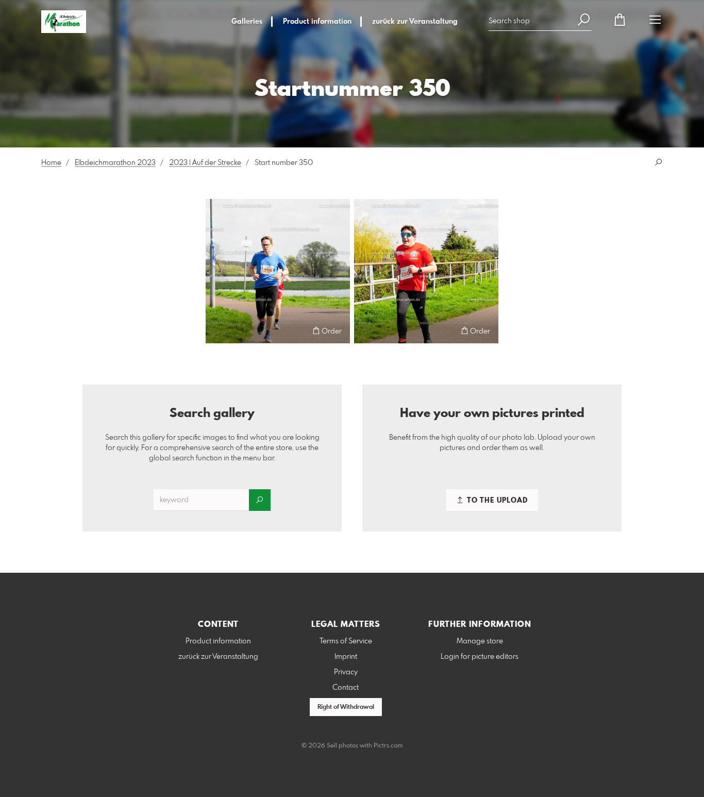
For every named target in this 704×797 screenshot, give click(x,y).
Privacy (346, 672)
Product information (317, 21)
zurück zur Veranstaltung (415, 21)
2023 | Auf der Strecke (205, 163)
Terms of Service (346, 641)
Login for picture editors (479, 656)
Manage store (480, 641)
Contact (345, 687)
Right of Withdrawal (345, 707)
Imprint (345, 656)
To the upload (496, 500)
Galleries (246, 21)
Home (51, 163)
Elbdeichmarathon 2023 (115, 163)
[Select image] (218, 330)
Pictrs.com (388, 746)
